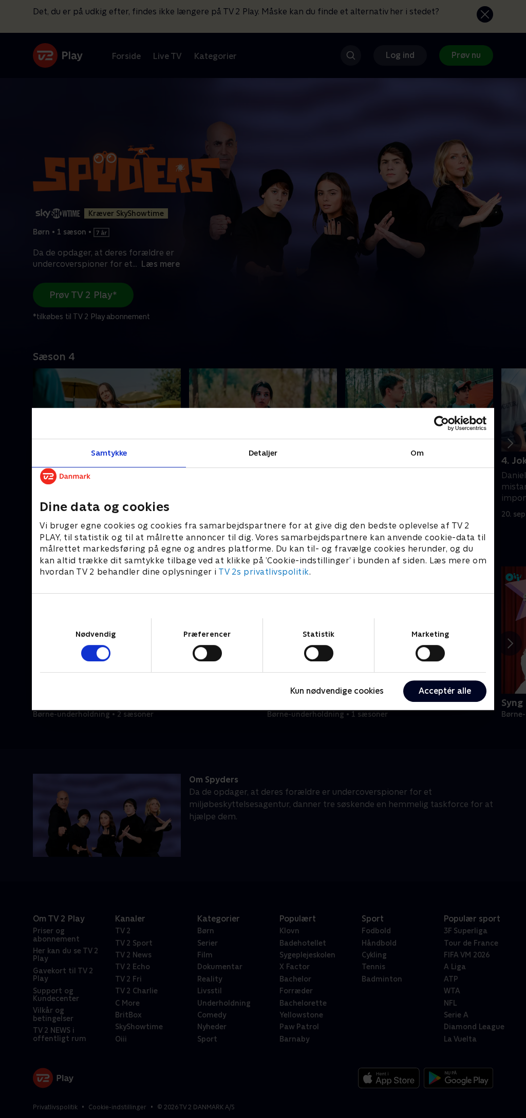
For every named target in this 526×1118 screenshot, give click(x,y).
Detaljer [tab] (263, 452)
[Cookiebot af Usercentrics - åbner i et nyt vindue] (441, 423)
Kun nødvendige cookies (337, 691)
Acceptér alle (445, 691)
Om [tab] (417, 452)
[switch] (207, 653)
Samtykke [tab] (109, 452)
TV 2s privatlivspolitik (263, 572)
